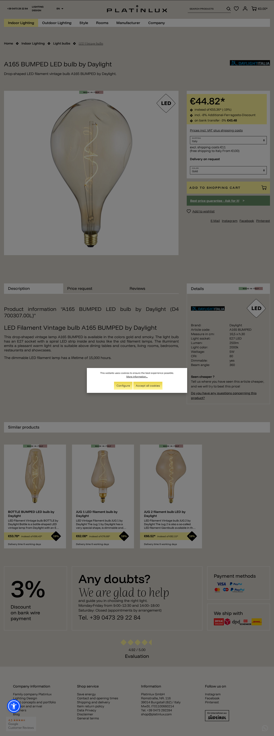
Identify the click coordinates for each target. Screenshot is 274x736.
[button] (14, 706)
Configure (123, 385)
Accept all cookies (148, 385)
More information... (137, 376)
